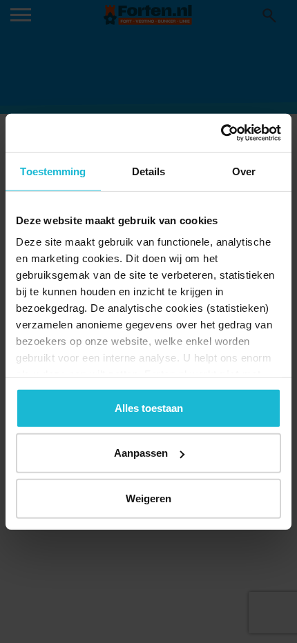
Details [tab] (149, 171)
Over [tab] (244, 171)
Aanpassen (141, 453)
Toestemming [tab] (53, 171)
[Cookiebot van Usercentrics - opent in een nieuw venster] (220, 133)
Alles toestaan (149, 407)
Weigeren (148, 498)
